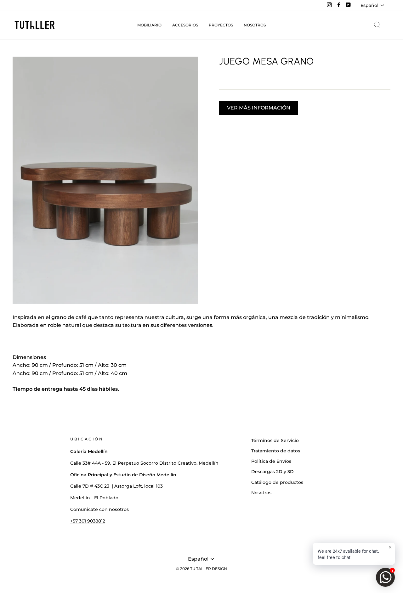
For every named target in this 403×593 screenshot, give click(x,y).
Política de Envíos (271, 461)
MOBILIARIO (149, 25)
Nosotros (261, 492)
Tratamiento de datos (275, 450)
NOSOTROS (255, 25)
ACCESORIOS (185, 25)
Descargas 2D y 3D (272, 471)
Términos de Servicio (275, 440)
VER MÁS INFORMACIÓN (258, 108)
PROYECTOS (221, 25)
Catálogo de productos (277, 482)
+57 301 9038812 (87, 520)
